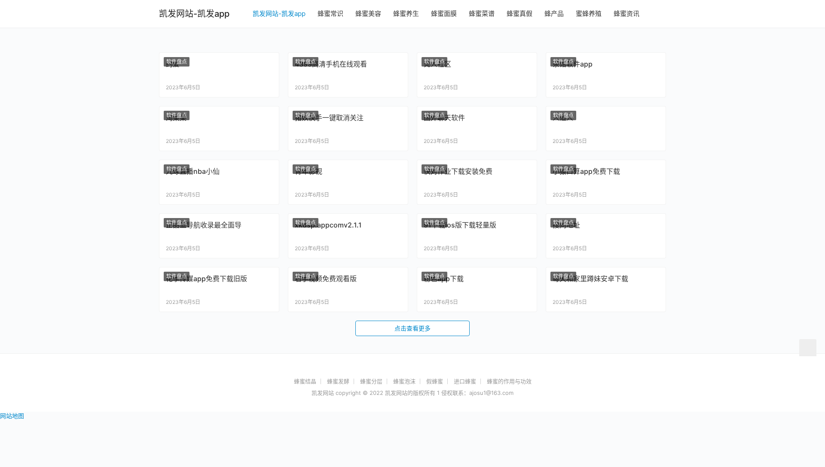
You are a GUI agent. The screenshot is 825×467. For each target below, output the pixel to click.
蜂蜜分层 (371, 381)
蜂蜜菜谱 (482, 13)
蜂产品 (554, 13)
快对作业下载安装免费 (458, 171)
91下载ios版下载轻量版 (460, 225)
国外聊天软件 (444, 117)
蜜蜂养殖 (589, 13)
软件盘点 (176, 61)
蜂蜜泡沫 (404, 381)
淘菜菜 (176, 117)
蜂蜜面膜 (444, 13)
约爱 (173, 64)
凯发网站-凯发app (279, 13)
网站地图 (12, 415)
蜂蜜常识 (330, 13)
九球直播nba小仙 (193, 171)
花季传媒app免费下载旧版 (206, 278)
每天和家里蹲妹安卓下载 (590, 278)
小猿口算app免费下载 (586, 171)
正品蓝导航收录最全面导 (203, 225)
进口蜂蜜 (465, 381)
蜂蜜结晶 (305, 381)
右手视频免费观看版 (326, 278)
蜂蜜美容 (368, 13)
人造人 (563, 117)
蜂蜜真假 (519, 13)
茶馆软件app (573, 64)
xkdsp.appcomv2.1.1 (328, 225)
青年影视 (308, 171)
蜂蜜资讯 (626, 13)
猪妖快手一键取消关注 (329, 117)
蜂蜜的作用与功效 (509, 381)
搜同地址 (566, 225)
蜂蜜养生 (406, 13)
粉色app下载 (444, 278)
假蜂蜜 (434, 381)
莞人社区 (437, 64)
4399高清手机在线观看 (331, 64)
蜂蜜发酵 (338, 381)
